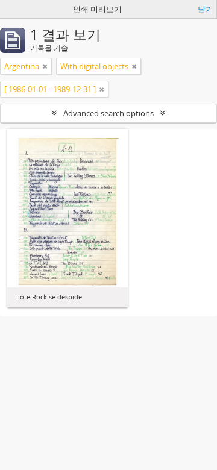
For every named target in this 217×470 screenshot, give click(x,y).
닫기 (205, 9)
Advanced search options (108, 113)
